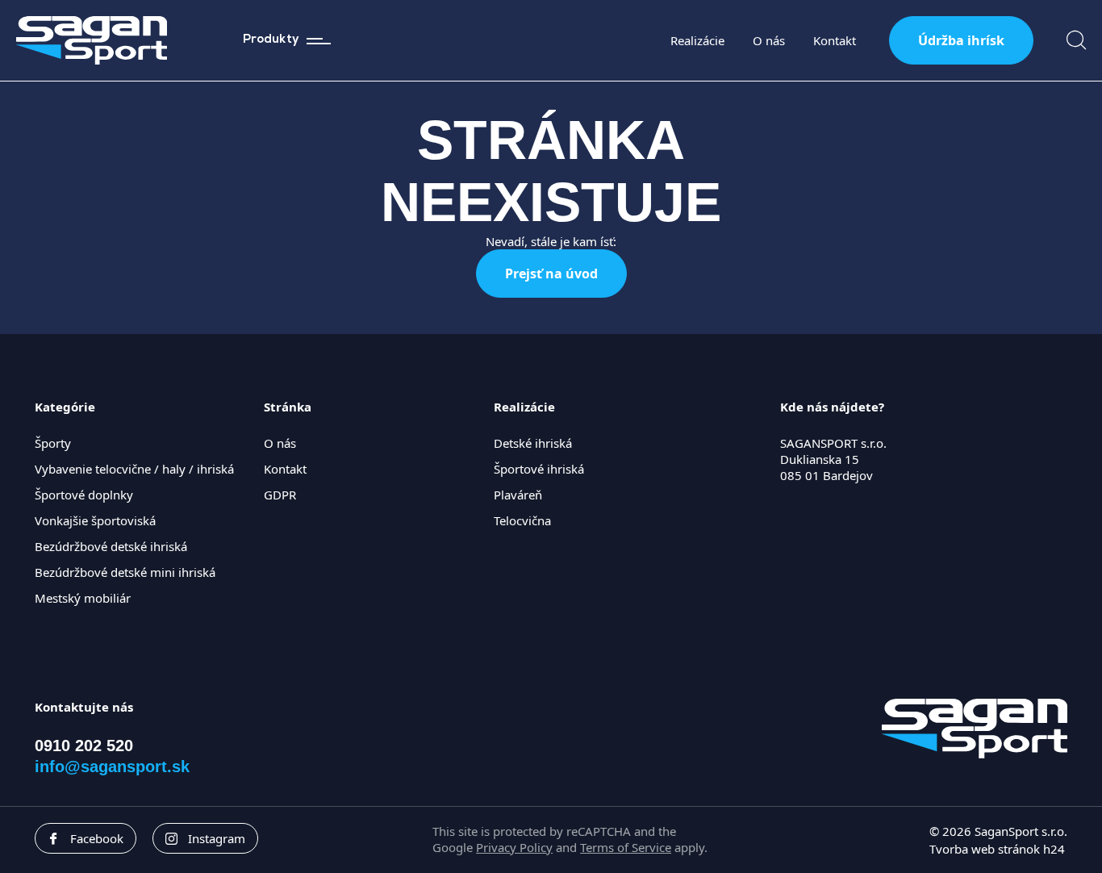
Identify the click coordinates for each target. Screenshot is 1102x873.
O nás (769, 40)
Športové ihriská (539, 469)
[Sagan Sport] (91, 40)
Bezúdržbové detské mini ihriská (125, 572)
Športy (53, 443)
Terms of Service (625, 847)
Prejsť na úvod (551, 273)
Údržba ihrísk (961, 40)
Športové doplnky (84, 495)
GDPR (280, 495)
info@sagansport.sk (112, 766)
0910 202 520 (84, 745)
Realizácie (697, 40)
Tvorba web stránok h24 (997, 849)
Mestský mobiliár (83, 598)
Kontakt (834, 40)
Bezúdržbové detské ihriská (111, 546)
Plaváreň (518, 495)
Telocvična (522, 520)
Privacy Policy (514, 847)
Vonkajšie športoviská (95, 520)
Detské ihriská (533, 443)
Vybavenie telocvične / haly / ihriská (134, 469)
